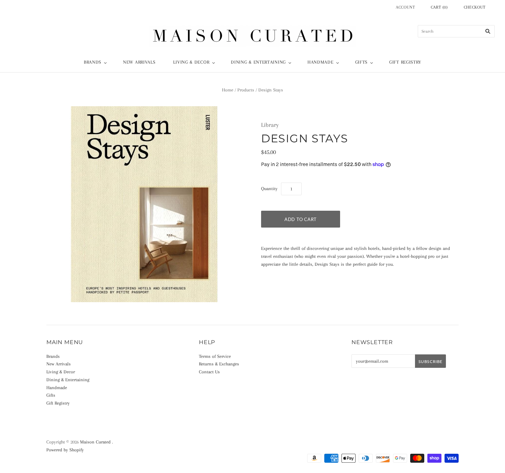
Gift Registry (405, 62)
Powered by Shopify (65, 449)
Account (405, 7)
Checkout (475, 7)
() (439, 7)
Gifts (361, 62)
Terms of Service (215, 356)
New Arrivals (139, 62)
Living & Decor (191, 62)
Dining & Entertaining (258, 62)
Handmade (320, 62)
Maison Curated (95, 441)
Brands (92, 62)
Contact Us (209, 371)
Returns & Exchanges (219, 363)
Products (245, 89)
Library (270, 124)
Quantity (269, 188)
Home (227, 89)
